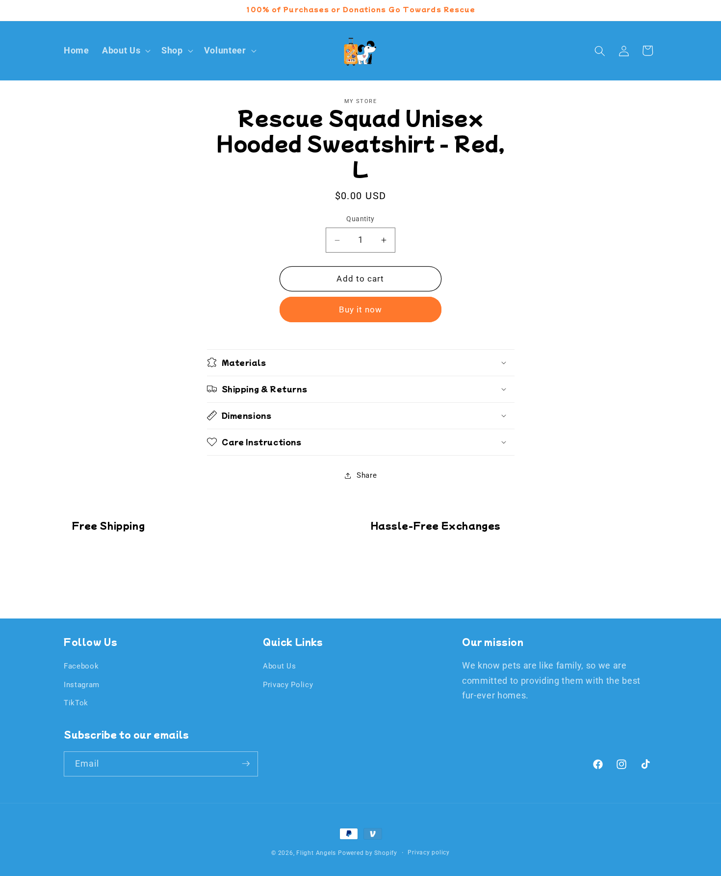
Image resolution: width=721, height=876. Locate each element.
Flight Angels (316, 853)
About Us (279, 666)
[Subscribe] (246, 763)
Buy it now (361, 309)
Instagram (82, 684)
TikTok (76, 702)
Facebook (81, 666)
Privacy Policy (288, 684)
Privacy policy (429, 852)
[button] (125, 51)
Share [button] (367, 475)
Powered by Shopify (367, 853)
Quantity (360, 219)
